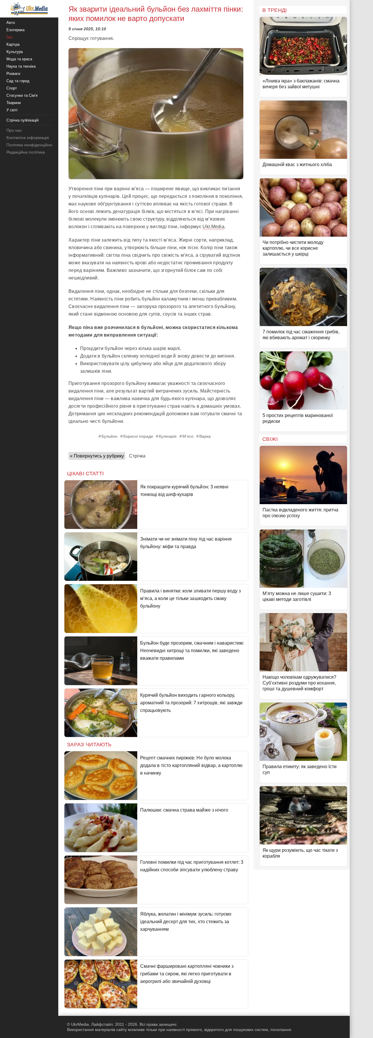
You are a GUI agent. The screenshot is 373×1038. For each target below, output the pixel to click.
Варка (205, 436)
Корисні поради (138, 436)
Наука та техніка (21, 66)
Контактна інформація (27, 137)
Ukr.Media (213, 226)
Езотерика (15, 30)
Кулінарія (168, 436)
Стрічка (137, 455)
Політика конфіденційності (31, 144)
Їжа (9, 37)
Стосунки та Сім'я (22, 95)
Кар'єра (13, 44)
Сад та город (17, 81)
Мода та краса (19, 59)
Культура (14, 52)
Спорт (11, 88)
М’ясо (187, 436)
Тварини (13, 103)
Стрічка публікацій (22, 120)
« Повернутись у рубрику (97, 455)
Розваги (13, 73)
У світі (11, 110)
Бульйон (109, 436)
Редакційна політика (25, 152)
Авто (10, 22)
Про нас (14, 130)
